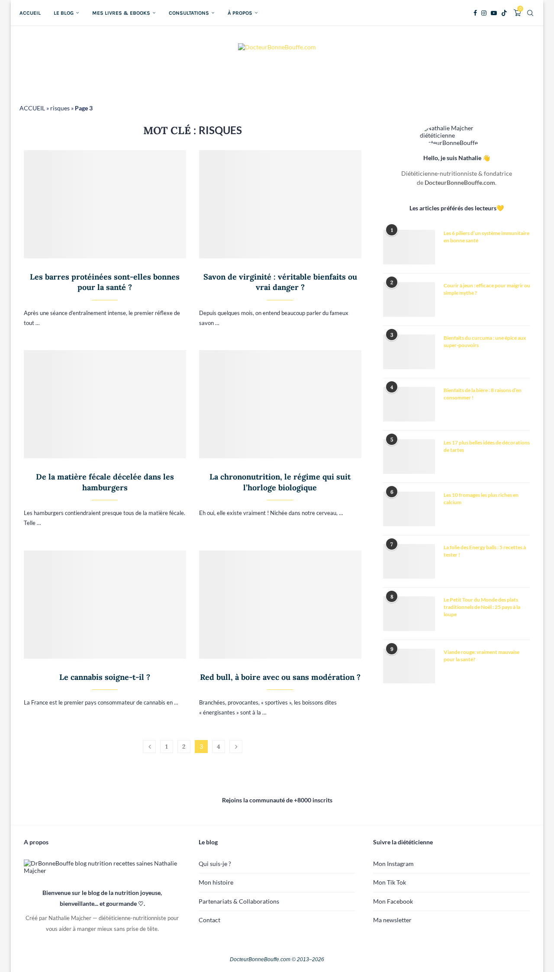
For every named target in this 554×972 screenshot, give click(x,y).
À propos (240, 13)
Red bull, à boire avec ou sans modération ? (280, 677)
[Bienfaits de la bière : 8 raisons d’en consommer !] (409, 404)
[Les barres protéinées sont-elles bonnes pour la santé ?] (105, 204)
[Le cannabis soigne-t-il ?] (105, 604)
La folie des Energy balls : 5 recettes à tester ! (485, 551)
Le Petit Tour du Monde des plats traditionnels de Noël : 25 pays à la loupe (482, 607)
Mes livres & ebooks (121, 13)
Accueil (30, 13)
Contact (209, 920)
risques (60, 108)
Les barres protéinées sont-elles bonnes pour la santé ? (105, 282)
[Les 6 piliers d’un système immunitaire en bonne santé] (409, 247)
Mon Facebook (393, 901)
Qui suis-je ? (215, 863)
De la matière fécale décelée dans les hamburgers (105, 482)
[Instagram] (483, 13)
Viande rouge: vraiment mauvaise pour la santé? (481, 656)
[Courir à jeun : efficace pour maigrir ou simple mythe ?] (409, 299)
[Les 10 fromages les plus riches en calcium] (409, 509)
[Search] (530, 13)
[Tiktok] (504, 13)
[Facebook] (475, 13)
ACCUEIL (32, 108)
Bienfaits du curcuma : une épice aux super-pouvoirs (485, 341)
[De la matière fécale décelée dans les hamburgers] (105, 404)
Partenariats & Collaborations (239, 901)
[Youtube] (494, 13)
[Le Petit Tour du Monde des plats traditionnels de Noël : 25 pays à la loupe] (409, 613)
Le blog (64, 13)
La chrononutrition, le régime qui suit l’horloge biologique (280, 482)
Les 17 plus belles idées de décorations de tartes (487, 446)
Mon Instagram (393, 863)
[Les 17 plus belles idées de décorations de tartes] (409, 456)
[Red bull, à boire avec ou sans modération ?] (280, 604)
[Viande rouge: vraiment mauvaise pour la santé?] (409, 666)
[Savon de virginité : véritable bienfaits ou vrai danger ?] (280, 204)
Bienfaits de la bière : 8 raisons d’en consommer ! (483, 394)
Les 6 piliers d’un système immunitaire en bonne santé (486, 237)
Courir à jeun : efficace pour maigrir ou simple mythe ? (487, 289)
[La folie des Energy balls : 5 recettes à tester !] (409, 561)
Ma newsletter (392, 920)
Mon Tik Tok (389, 882)
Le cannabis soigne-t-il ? (104, 677)
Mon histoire (216, 882)
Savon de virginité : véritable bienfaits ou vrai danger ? (280, 282)
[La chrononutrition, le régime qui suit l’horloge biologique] (280, 404)
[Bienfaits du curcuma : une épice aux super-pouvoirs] (409, 352)
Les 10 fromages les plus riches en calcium (481, 498)
